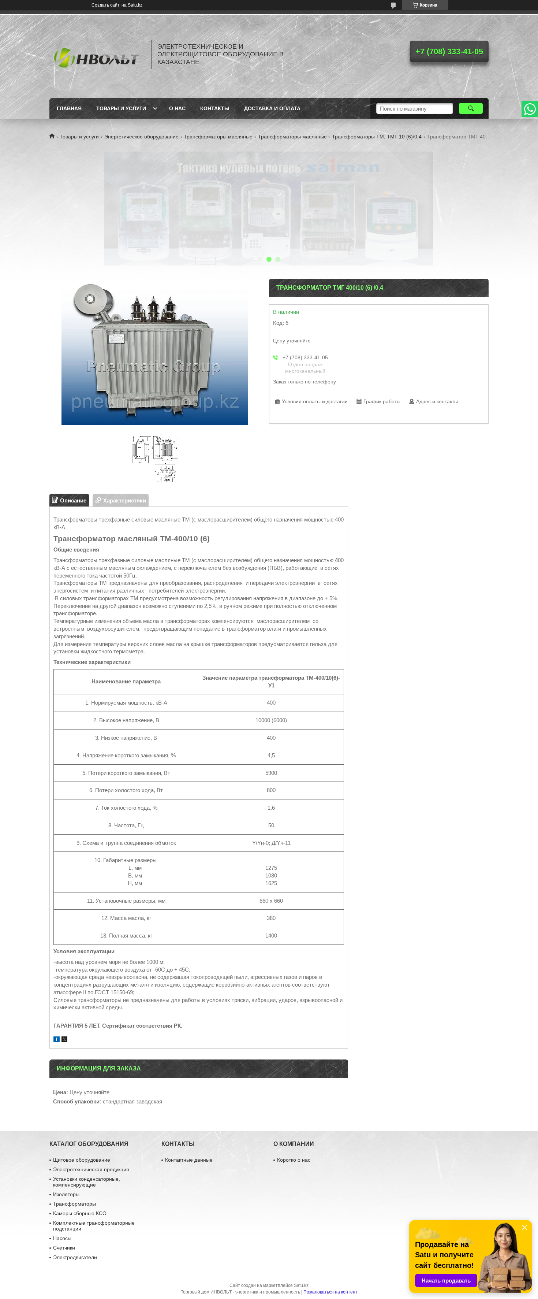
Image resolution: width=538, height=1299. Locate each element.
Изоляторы (66, 1194)
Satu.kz (301, 1285)
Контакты (214, 108)
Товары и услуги (121, 108)
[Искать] (471, 108)
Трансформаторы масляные (218, 137)
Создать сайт (105, 5)
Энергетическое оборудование (141, 137)
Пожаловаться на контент (330, 1292)
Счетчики (64, 1248)
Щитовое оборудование (81, 1160)
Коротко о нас (293, 1160)
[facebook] (56, 1040)
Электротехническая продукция (91, 1169)
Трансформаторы (74, 1204)
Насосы (62, 1238)
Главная (69, 108)
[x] (64, 1040)
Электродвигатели (75, 1257)
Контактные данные (189, 1160)
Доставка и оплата (272, 108)
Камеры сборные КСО (80, 1213)
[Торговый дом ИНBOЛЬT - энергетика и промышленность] (97, 54)
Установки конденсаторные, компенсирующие (86, 1182)
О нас (177, 108)
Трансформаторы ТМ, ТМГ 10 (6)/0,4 (377, 137)
